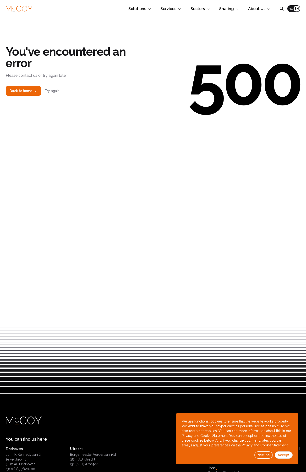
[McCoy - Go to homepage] (19, 9)
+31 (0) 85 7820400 (20, 469)
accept (284, 455)
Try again (52, 91)
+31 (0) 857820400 (84, 464)
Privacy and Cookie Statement (265, 445)
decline (263, 455)
